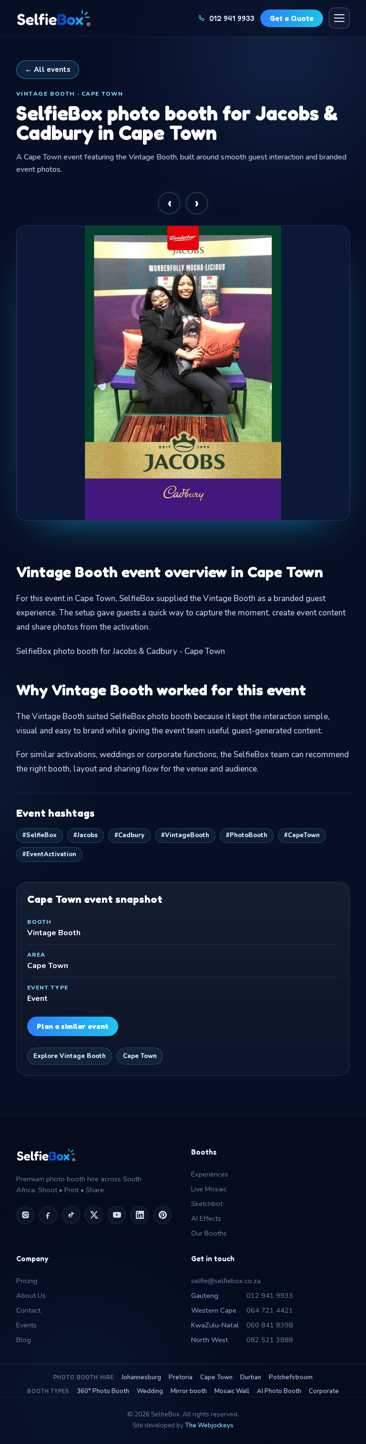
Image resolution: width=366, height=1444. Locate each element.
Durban (250, 1377)
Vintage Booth (54, 933)
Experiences (209, 1174)
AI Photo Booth (279, 1391)
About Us (31, 1295)
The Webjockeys (209, 1425)
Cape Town (140, 1056)
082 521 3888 (242, 1340)
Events (26, 1325)
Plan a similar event (73, 1026)
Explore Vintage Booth (69, 1056)
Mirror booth (189, 1391)
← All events (48, 69)
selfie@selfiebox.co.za (226, 1281)
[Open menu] (339, 18)
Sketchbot (207, 1203)
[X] (94, 1215)
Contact (28, 1310)
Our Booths (209, 1233)
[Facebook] (48, 1215)
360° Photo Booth (103, 1391)
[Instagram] (25, 1215)
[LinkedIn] (140, 1215)
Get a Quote (292, 18)
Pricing (26, 1281)
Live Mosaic (209, 1189)
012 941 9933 (242, 1295)
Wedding (150, 1391)
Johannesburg (141, 1377)
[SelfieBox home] (54, 18)
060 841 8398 (242, 1325)
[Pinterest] (162, 1215)
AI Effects (206, 1218)
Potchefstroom (291, 1377)
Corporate (324, 1391)
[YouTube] (117, 1215)
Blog (23, 1340)
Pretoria (181, 1377)
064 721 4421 (242, 1310)
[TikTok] (71, 1215)
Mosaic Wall (231, 1391)
